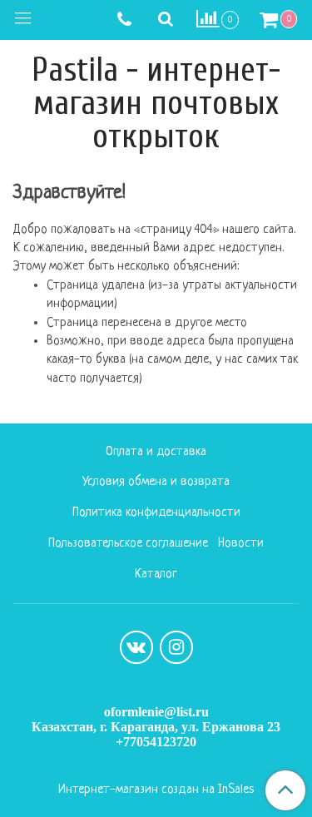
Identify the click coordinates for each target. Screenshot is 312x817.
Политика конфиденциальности (156, 513)
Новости (241, 544)
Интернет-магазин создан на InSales (156, 790)
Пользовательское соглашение (128, 544)
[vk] (136, 647)
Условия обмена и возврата (156, 482)
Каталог (156, 574)
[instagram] (176, 647)
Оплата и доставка (156, 452)
